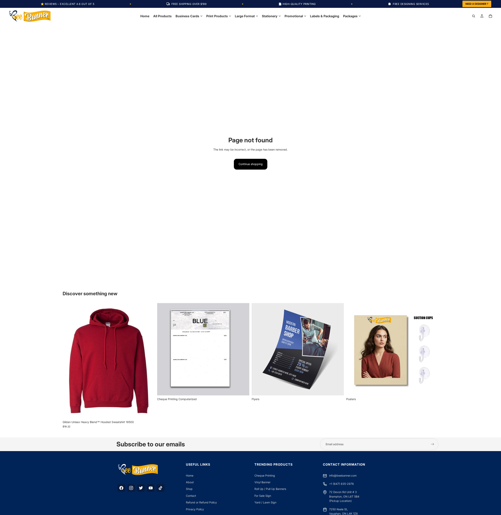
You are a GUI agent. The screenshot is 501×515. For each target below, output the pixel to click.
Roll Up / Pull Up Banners (270, 488)
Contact (191, 495)
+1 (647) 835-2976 (341, 483)
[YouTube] (151, 488)
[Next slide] (149, 360)
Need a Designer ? (476, 3)
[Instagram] (131, 488)
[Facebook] (121, 488)
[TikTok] (160, 488)
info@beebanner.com (343, 475)
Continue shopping (251, 164)
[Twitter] (141, 488)
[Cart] (490, 16)
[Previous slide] (68, 360)
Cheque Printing (264, 475)
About (190, 482)
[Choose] (148, 412)
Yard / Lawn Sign (265, 502)
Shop (189, 488)
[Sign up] (432, 444)
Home (189, 475)
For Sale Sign (262, 495)
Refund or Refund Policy (201, 502)
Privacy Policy (195, 509)
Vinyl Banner (262, 482)
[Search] (473, 16)
